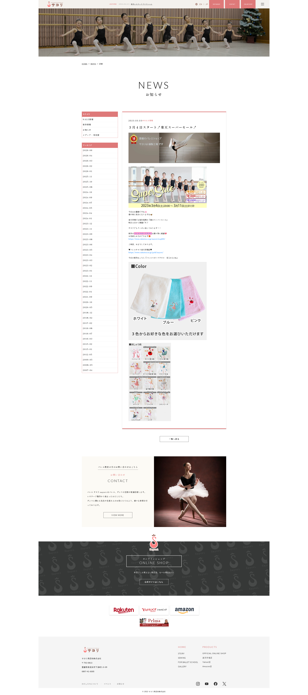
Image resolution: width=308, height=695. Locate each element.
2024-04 (87, 213)
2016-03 (87, 338)
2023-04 (87, 255)
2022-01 (87, 291)
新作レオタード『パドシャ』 (141, 4)
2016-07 (87, 333)
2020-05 (87, 307)
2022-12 (87, 276)
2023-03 (87, 260)
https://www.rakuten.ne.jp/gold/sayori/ (145, 252)
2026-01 (87, 171)
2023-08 (88, 239)
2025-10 (87, 181)
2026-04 (87, 155)
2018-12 (87, 312)
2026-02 (87, 166)
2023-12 (87, 223)
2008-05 (88, 365)
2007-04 (87, 370)
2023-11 (87, 229)
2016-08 (88, 328)
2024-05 (87, 208)
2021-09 (87, 297)
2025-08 (88, 187)
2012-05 (87, 354)
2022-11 (87, 281)
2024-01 (87, 218)
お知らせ (87, 130)
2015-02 (87, 344)
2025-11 (87, 176)
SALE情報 (88, 119)
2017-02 (87, 323)
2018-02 (87, 318)
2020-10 (87, 302)
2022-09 (87, 286)
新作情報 (87, 124)
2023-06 (87, 244)
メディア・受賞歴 (91, 135)
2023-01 (87, 270)
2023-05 (87, 250)
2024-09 (87, 197)
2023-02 (87, 265)
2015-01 (87, 349)
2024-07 (87, 202)
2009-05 (88, 359)
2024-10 (87, 192)
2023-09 (87, 234)
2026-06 (87, 150)
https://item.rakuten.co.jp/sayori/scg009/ (146, 239)
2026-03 (87, 160)
